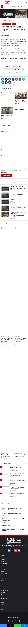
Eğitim (2, 604)
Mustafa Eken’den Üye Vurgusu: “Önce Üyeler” (14, 6)
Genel (9, 20)
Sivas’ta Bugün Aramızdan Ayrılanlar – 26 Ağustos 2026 (21, 455)
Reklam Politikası (5, 575)
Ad (2, 149)
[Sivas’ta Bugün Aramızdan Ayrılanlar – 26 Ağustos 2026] (5, 208)
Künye (2, 566)
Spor (2, 609)
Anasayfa (4, 20)
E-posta (3, 155)
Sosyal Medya (4, 590)
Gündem (9, 23)
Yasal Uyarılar (4, 578)
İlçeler (13, 23)
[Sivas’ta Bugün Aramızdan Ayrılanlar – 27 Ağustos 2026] (5, 201)
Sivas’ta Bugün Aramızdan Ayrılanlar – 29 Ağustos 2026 (7, 338)
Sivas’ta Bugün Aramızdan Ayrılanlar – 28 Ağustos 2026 (21, 338)
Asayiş (2, 602)
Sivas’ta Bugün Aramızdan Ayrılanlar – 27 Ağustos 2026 (7, 455)
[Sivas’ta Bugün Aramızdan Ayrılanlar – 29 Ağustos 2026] (5, 188)
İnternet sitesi (4, 161)
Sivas (8, 66)
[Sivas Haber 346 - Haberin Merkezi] (9, 2)
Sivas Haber (8, 70)
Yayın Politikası (4, 561)
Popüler (15, 182)
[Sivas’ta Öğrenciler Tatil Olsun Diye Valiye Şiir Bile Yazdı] (5, 476)
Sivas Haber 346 (6, 32)
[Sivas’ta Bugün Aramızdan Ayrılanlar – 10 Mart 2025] (5, 495)
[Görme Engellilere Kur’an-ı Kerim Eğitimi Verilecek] (21, 95)
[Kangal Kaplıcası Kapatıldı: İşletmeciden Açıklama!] (5, 489)
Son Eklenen (5, 182)
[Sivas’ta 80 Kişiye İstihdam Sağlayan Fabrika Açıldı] (5, 469)
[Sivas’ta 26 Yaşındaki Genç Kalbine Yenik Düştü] (7, 110)
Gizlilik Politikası (4, 563)
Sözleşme (3, 592)
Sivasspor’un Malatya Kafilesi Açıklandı (20, 108)
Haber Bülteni (4, 588)
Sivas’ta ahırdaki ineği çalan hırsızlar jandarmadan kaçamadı (17, 482)
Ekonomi (3, 606)
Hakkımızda (3, 559)
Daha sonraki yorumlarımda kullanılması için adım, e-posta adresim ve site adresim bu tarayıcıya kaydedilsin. (13, 170)
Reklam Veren (4, 573)
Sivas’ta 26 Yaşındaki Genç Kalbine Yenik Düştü (6, 117)
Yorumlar (23, 182)
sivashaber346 (14, 73)
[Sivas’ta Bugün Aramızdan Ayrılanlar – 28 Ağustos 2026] (5, 195)
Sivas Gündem (17, 66)
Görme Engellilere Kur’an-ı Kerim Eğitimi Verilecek (20, 102)
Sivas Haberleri (19, 70)
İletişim (2, 580)
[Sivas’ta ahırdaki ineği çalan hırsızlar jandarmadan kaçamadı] (5, 482)
